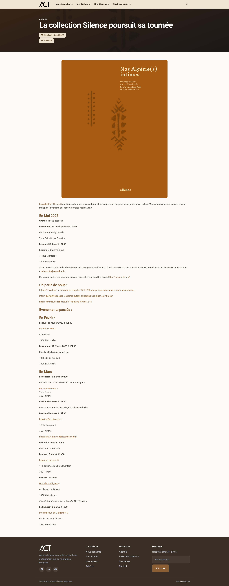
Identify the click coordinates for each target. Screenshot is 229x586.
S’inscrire (160, 568)
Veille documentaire (129, 556)
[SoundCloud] (48, 569)
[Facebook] (42, 569)
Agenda (43, 19)
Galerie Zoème (46, 328)
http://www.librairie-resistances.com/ (58, 436)
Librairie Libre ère (48, 460)
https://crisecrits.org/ (119, 277)
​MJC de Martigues (48, 483)
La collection (49, 204)
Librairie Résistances (49, 419)
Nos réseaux (92, 561)
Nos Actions (82, 4)
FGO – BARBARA (47, 388)
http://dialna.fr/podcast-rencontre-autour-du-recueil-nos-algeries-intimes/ (76, 296)
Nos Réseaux (100, 4)
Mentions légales (183, 581)
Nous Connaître (63, 4)
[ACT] (44, 4)
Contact (123, 566)
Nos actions (92, 556)
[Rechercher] (187, 4)
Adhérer (90, 566)
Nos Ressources (120, 4)
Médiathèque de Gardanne (52, 512)
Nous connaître (93, 551)
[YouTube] (55, 569)
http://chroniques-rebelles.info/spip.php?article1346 (65, 301)
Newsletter (124, 561)
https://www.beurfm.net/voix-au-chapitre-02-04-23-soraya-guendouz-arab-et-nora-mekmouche (86, 290)
